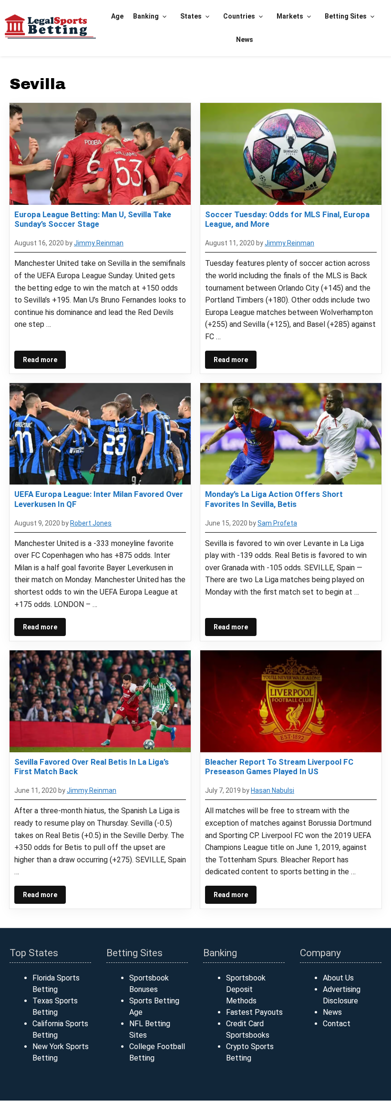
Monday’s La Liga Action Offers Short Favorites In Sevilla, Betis (274, 498)
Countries (239, 16)
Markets (290, 16)
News (244, 39)
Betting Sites (346, 16)
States (191, 16)
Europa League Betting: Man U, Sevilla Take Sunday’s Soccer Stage (92, 219)
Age (117, 16)
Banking (146, 16)
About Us (338, 977)
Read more (40, 360)
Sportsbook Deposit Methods (246, 989)
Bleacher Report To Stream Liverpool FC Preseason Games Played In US (279, 766)
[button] (165, 16)
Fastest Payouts (254, 1012)
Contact (336, 1023)
